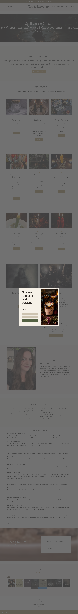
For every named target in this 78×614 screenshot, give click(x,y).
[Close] (57, 289)
